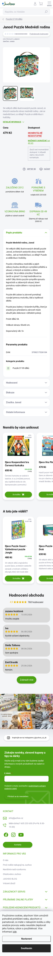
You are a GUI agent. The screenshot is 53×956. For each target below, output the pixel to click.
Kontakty (17, 845)
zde (14, 931)
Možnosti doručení (39, 142)
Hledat (46, 12)
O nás (5, 860)
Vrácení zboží (9, 883)
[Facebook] (5, 834)
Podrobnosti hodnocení (39, 34)
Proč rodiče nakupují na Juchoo (17, 865)
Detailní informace (12, 122)
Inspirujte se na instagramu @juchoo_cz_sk (29, 738)
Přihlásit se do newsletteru (18, 796)
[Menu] (49, 3)
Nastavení (26, 938)
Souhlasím (26, 948)
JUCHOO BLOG (10, 879)
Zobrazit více (26, 679)
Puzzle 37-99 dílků (21, 368)
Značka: (9, 41)
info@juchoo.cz (16, 818)
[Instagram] (12, 834)
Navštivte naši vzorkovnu (14, 869)
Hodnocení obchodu (26, 595)
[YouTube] (21, 834)
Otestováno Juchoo (12, 874)
